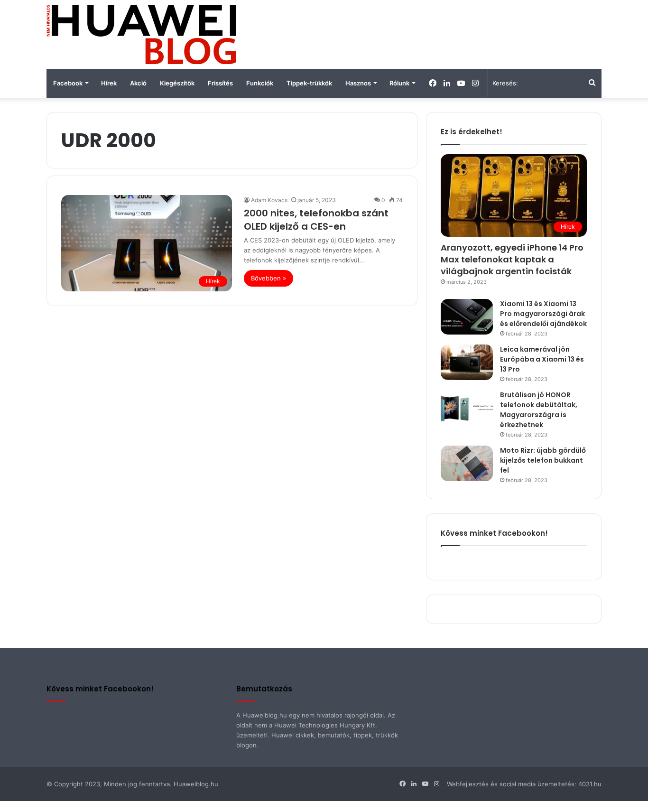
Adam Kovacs (269, 200)
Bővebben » (268, 278)
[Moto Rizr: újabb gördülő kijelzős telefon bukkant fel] (467, 463)
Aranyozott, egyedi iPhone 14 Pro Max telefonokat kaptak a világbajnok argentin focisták (512, 259)
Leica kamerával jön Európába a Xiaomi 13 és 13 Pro (542, 359)
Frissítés (220, 83)
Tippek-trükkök (309, 83)
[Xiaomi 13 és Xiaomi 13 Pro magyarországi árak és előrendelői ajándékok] (467, 317)
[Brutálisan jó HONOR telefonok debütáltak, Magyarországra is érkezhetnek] (467, 408)
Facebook (68, 83)
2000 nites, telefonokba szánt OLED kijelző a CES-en (316, 219)
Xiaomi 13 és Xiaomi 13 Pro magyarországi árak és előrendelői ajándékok (543, 313)
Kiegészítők (177, 83)
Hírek (109, 83)
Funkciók (259, 83)
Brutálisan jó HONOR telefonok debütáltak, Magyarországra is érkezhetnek (538, 409)
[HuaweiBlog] (141, 34)
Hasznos (358, 83)
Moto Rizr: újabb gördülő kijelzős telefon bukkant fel (543, 460)
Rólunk (399, 83)
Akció (138, 83)
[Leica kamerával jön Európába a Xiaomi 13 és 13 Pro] (467, 362)
